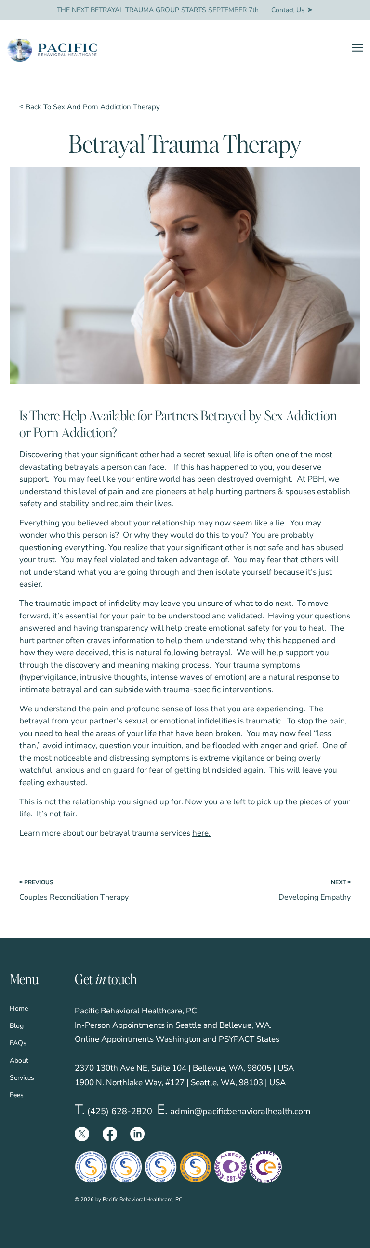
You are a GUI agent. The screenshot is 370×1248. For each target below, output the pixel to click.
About (19, 1060)
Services (22, 1077)
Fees (17, 1095)
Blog (17, 1025)
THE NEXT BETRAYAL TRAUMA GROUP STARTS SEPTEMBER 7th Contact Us (180, 9)
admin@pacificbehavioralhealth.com (240, 1111)
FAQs (18, 1043)
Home (19, 1008)
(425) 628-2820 (119, 1111)
